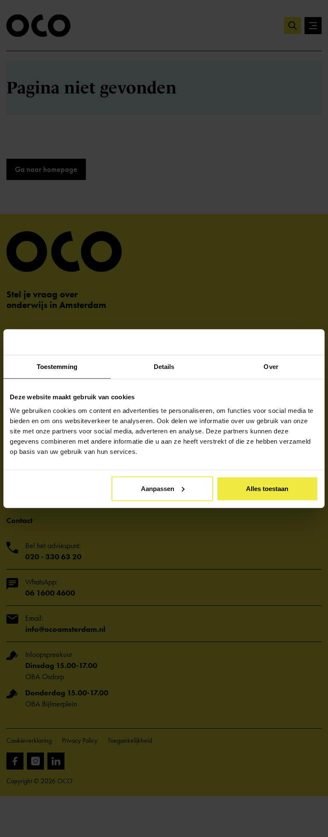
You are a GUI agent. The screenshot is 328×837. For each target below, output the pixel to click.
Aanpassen (157, 488)
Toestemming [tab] (57, 366)
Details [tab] (164, 366)
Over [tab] (271, 366)
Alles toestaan (267, 488)
